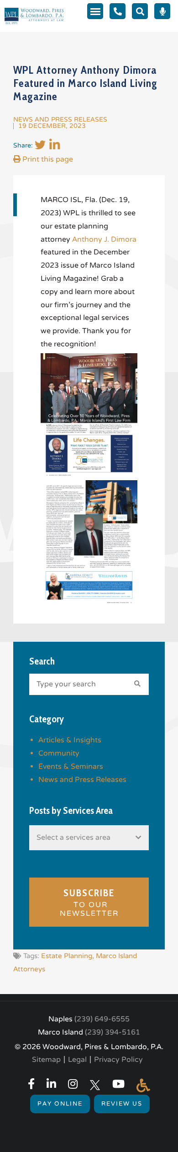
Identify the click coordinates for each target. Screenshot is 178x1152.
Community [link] (58, 753)
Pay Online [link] (60, 1103)
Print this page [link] (47, 159)
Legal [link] (77, 1059)
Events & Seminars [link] (70, 766)
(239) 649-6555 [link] (102, 1019)
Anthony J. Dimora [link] (104, 239)
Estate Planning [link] (66, 956)
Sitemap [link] (46, 1059)
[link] (34, 15)
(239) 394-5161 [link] (112, 1032)
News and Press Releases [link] (60, 119)
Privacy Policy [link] (118, 1059)
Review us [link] (121, 1103)
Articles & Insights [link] (69, 740)
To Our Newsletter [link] (89, 902)
